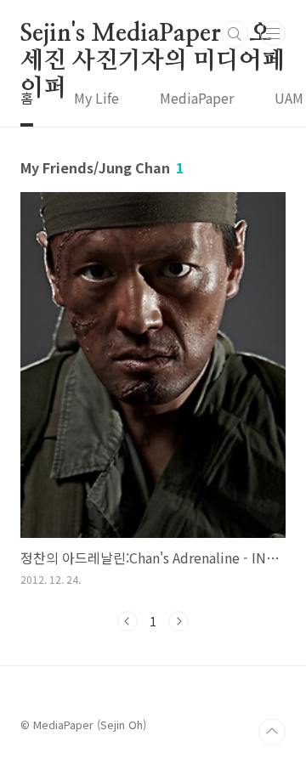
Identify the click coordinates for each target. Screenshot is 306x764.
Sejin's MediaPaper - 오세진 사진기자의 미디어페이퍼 (152, 35)
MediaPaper (197, 98)
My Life (96, 98)
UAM (289, 98)
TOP (272, 731)
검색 (234, 34)
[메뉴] (273, 33)
